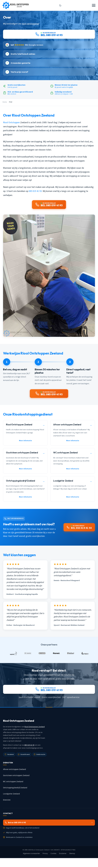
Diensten (6, 800)
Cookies (53, 853)
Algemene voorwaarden (31, 853)
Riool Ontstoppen (11, 122)
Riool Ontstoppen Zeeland (34, 726)
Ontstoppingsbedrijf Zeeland (15, 787)
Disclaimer (62, 853)
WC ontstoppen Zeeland (13, 781)
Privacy (45, 853)
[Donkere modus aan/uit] (60, 5)
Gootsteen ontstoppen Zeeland (16, 775)
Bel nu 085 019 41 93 (17, 822)
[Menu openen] (93, 5)
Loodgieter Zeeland (11, 793)
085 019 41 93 (35, 191)
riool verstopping (30, 23)
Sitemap (72, 853)
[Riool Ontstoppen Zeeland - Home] (16, 5)
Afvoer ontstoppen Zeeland (14, 769)
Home (5, 102)
